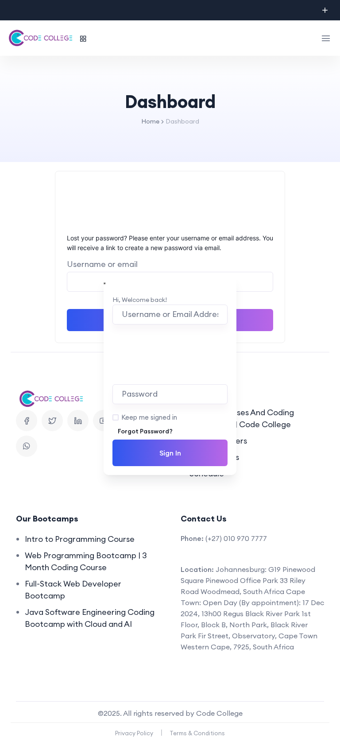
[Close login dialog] (104, 283)
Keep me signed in (149, 417)
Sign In (170, 452)
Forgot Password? (145, 431)
